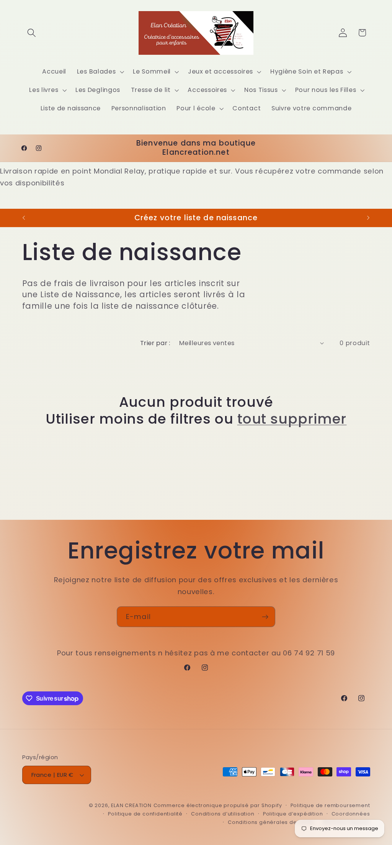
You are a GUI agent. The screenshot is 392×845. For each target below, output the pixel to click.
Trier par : (155, 343)
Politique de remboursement (330, 805)
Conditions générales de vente (271, 822)
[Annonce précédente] (23, 218)
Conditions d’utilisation (222, 814)
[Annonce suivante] (368, 218)
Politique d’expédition (293, 814)
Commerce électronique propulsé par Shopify (218, 805)
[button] (32, 33)
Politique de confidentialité (145, 814)
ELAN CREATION (131, 805)
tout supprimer (292, 419)
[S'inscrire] (265, 616)
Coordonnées (351, 814)
